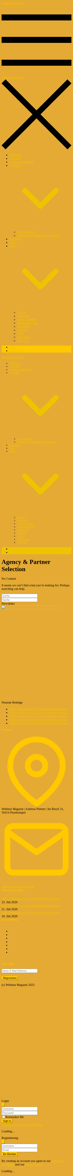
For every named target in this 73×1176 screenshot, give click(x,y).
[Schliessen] (3, 1105)
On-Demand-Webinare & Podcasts (38, 235)
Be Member (9, 1154)
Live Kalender (26, 232)
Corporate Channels (21, 162)
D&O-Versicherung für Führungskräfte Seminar (38, 709)
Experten (14, 158)
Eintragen (15, 239)
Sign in (7, 1120)
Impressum (24, 337)
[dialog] (36, 1154)
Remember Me (14, 1117)
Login (13, 347)
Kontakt (22, 330)
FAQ (20, 333)
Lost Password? (11, 1124)
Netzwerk (23, 316)
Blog (12, 242)
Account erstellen (31, 1124)
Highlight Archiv (27, 323)
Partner (21, 312)
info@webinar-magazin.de (18, 886)
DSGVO (22, 340)
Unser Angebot (26, 319)
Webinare (15, 155)
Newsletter (23, 326)
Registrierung (17, 350)
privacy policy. (34, 1164)
